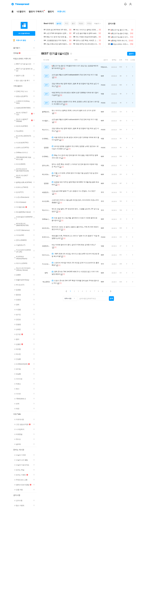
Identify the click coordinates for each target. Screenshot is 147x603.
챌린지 (51, 11)
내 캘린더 (21, 11)
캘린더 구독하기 (36, 11)
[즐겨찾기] (71, 53)
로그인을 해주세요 (24, 33)
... (106, 291)
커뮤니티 (61, 11)
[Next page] (111, 291)
